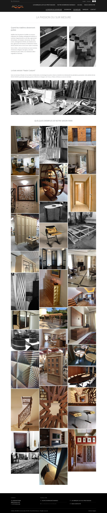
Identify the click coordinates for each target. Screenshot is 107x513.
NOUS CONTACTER (76, 503)
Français (89, 1)
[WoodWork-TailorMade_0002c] (82, 376)
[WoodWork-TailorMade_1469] (82, 325)
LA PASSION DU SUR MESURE (49, 503)
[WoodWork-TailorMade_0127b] (82, 160)
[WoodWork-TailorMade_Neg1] (53, 338)
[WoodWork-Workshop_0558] (25, 291)
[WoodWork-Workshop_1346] (25, 232)
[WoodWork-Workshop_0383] (25, 369)
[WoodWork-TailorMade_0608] (25, 261)
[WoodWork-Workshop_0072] (25, 340)
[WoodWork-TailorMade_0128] (25, 164)
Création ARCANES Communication (18, 510)
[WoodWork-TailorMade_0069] (82, 450)
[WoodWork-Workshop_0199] (82, 355)
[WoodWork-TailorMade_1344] (82, 297)
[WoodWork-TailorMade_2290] (25, 320)
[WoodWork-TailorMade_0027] (25, 410)
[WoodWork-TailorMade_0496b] (82, 268)
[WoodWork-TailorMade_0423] (82, 193)
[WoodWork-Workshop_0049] (53, 212)
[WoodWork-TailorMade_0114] (82, 136)
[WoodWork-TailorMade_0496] (53, 258)
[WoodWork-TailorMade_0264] (53, 182)
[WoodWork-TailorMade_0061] (25, 140)
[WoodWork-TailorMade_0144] (53, 437)
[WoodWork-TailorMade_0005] (82, 396)
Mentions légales (92, 510)
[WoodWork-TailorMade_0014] (53, 407)
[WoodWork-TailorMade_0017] (82, 417)
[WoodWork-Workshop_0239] (53, 367)
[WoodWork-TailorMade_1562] (53, 318)
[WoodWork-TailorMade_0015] (53, 235)
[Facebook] (93, 1)
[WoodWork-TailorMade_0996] (53, 466)
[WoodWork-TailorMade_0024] (25, 441)
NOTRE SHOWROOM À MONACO (50, 500)
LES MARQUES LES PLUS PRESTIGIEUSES (81, 500)
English (84, 1)
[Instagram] (95, 1)
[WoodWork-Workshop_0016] (25, 463)
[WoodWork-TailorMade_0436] (25, 194)
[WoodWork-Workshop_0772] (53, 144)
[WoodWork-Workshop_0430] (82, 231)
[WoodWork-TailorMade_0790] (53, 288)
